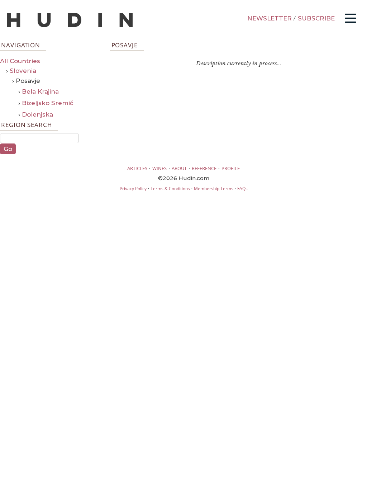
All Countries (20, 61)
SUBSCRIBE (316, 18)
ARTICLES (137, 168)
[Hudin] (70, 25)
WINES (159, 168)
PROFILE (230, 168)
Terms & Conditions (170, 188)
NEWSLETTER (269, 18)
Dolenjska (37, 114)
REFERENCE (204, 168)
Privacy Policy (133, 188)
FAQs (242, 188)
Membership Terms (213, 188)
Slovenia (23, 70)
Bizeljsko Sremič (47, 103)
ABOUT (179, 168)
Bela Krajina (40, 91)
